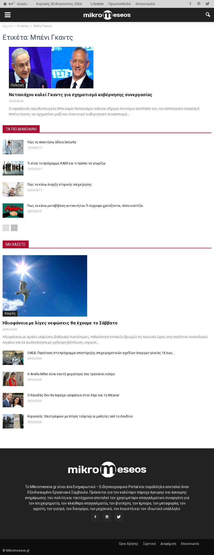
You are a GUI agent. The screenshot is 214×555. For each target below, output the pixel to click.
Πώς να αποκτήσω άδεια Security (51, 142)
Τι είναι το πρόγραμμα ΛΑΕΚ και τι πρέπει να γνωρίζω (66, 163)
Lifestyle (97, 4)
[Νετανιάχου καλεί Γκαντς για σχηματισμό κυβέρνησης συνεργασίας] (107, 67)
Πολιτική (17, 85)
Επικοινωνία (145, 4)
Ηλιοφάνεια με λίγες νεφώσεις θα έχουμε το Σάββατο (60, 322)
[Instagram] (199, 3)
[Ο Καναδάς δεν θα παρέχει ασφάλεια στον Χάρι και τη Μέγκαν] (13, 400)
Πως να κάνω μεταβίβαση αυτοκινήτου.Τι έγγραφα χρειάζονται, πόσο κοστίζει (85, 206)
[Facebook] (190, 3)
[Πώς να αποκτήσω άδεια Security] (13, 147)
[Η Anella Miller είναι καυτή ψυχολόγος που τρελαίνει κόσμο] (13, 379)
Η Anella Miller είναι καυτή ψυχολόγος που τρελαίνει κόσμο (71, 374)
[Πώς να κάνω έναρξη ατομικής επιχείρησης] (13, 189)
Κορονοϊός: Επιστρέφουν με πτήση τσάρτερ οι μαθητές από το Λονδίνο (80, 416)
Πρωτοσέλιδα (120, 4)
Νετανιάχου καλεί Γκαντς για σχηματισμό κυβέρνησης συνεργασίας (80, 94)
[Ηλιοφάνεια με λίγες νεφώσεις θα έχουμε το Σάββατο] (107, 286)
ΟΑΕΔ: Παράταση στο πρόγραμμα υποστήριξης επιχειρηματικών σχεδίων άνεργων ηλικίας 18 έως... (101, 353)
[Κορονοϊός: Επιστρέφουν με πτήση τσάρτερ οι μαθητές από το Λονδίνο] (13, 421)
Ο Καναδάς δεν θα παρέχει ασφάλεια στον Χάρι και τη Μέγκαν (73, 395)
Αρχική (7, 26)
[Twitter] (207, 3)
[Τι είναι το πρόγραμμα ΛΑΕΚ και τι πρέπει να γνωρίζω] (13, 168)
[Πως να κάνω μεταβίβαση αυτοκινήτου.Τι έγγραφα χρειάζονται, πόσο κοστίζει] (13, 210)
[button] (207, 15)
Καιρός (10, 313)
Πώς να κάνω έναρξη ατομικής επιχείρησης (59, 184)
